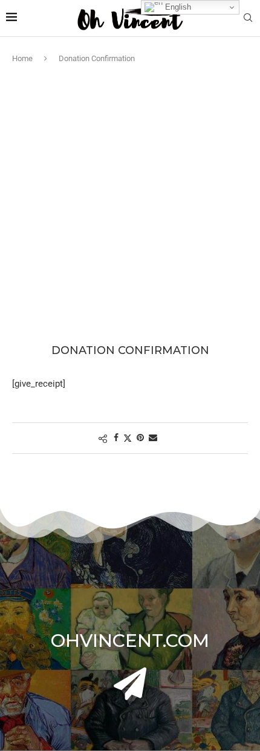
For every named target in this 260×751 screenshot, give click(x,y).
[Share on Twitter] (127, 438)
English (177, 6)
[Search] (248, 18)
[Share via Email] (153, 437)
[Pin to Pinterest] (140, 437)
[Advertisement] (130, 201)
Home (22, 58)
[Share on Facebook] (116, 437)
